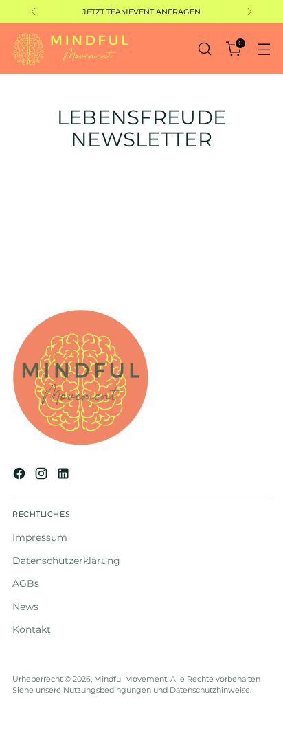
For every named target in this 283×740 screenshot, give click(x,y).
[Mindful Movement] (70, 48)
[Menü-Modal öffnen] (263, 48)
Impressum (39, 537)
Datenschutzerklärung (66, 560)
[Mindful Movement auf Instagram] (42, 475)
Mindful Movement (130, 679)
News (25, 607)
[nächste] (249, 11)
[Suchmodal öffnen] (204, 48)
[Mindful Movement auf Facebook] (20, 475)
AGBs (25, 583)
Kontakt (31, 629)
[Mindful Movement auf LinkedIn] (64, 475)
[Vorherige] (34, 11)
